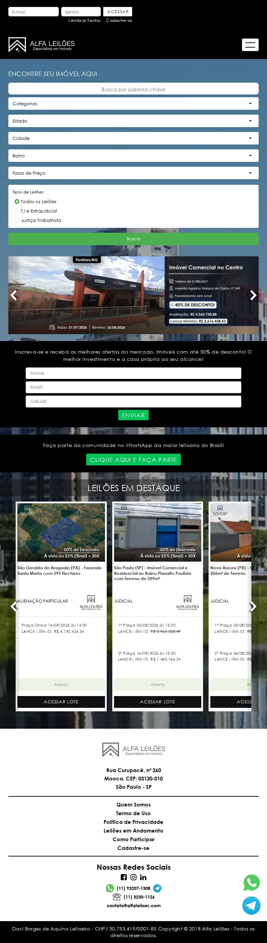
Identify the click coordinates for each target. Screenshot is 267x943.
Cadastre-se (119, 20)
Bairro (19, 156)
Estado (20, 121)
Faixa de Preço (29, 173)
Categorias (25, 104)
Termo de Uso (133, 813)
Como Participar (134, 839)
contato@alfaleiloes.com (134, 905)
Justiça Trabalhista (41, 220)
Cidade (21, 138)
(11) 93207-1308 (133, 888)
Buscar (134, 239)
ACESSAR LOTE (61, 702)
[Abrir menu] (250, 45)
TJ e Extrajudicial (39, 211)
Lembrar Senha (84, 20)
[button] (13, 295)
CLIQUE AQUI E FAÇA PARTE (133, 459)
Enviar (133, 415)
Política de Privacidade (133, 822)
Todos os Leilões (38, 202)
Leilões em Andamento (133, 830)
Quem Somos (133, 804)
